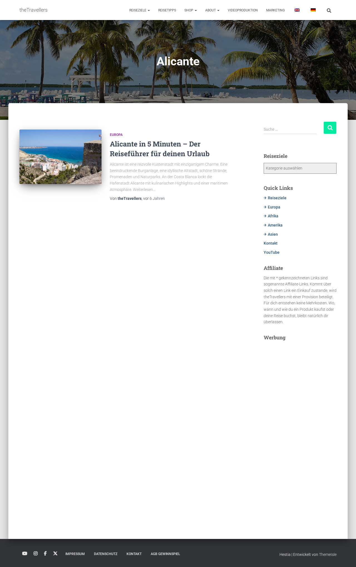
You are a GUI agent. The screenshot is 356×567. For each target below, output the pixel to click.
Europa (116, 135)
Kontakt (271, 243)
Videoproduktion (243, 10)
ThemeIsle (328, 554)
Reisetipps (167, 10)
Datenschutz (105, 554)
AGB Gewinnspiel (165, 554)
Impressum (75, 554)
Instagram (35, 553)
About (211, 10)
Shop (189, 10)
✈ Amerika (273, 225)
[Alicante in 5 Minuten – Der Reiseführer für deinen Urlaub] (60, 157)
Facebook (45, 553)
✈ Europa (272, 207)
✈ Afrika (271, 216)
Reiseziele (138, 10)
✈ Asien (271, 234)
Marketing (275, 10)
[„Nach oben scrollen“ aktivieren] (345, 556)
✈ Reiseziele (275, 198)
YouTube (272, 252)
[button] (148, 10)
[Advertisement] (300, 427)
